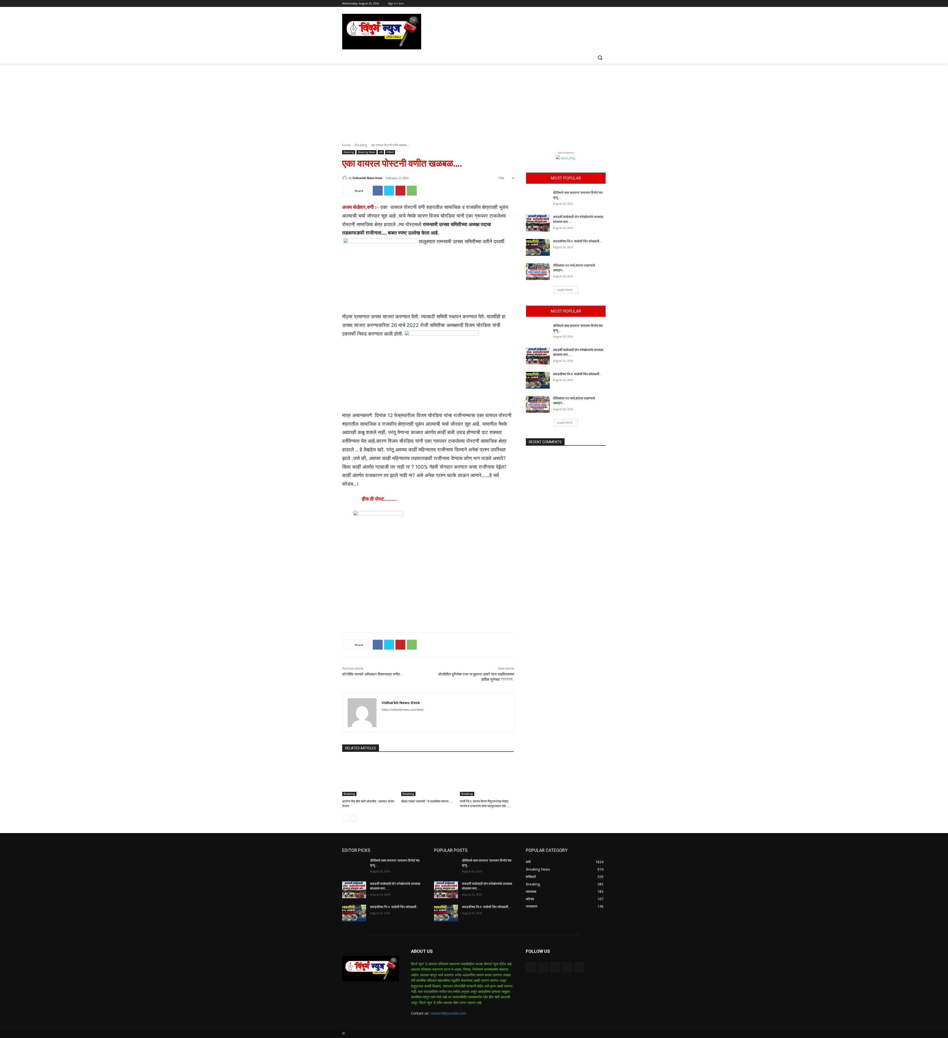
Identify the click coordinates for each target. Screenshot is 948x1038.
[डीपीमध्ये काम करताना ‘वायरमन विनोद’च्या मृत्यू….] (538, 198)
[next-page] (353, 818)
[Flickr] (555, 967)
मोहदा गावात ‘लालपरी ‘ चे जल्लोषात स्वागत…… (427, 801)
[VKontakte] (579, 967)
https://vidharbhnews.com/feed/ (403, 709)
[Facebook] (575, 3)
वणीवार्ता (390, 152)
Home (346, 145)
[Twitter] (589, 3)
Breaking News (366, 152)
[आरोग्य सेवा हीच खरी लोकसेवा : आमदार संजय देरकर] (369, 777)
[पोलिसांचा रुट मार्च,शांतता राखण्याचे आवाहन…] (538, 271)
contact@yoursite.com (448, 1013)
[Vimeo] (596, 3)
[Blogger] (530, 967)
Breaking (361, 145)
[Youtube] (603, 3)
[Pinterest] (400, 191)
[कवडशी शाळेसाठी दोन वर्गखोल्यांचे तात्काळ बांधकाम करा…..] (538, 223)
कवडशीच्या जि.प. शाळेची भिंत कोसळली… (577, 241)
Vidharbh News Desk (367, 178)
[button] (600, 57)
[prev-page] (345, 818)
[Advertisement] (474, 100)
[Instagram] (582, 3)
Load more (564, 290)
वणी (380, 152)
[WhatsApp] (412, 191)
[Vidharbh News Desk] (345, 178)
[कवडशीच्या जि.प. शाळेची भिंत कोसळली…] (538, 247)
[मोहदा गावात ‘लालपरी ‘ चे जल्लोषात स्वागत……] (428, 777)
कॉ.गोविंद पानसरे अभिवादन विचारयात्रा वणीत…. (372, 674)
